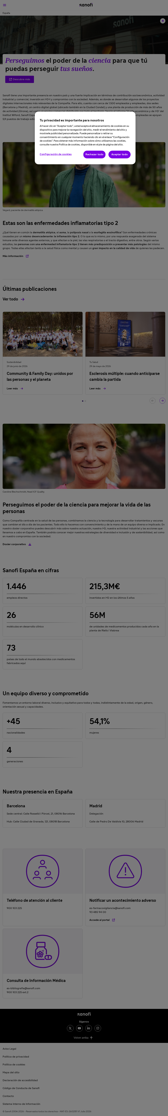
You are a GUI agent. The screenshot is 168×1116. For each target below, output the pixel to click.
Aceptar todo (119, 154)
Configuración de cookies (56, 154)
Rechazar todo (94, 154)
